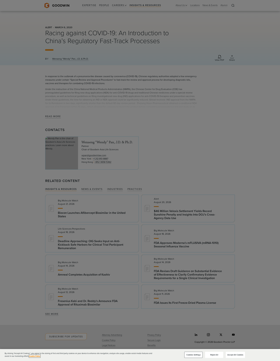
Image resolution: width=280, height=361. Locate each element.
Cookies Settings (193, 354)
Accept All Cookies (235, 354)
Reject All (214, 354)
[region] (140, 355)
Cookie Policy (34, 356)
